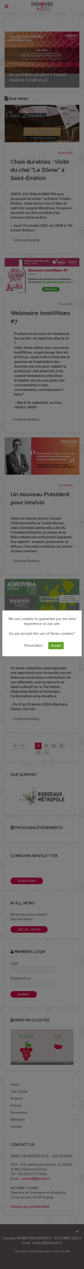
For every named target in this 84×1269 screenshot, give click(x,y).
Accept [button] (56, 645)
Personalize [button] (33, 645)
